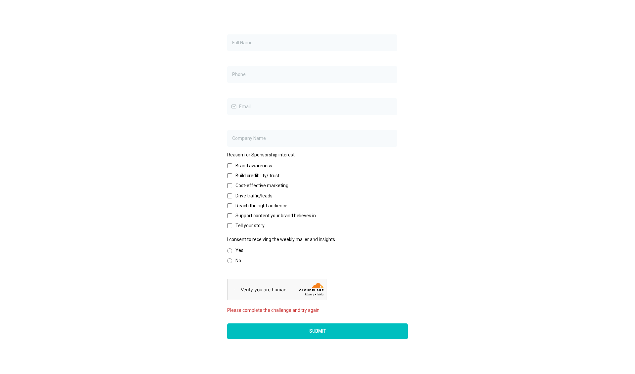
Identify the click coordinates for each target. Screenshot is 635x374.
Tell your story (250, 225)
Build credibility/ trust (257, 175)
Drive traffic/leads (254, 195)
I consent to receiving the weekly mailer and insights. (281, 239)
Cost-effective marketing (261, 185)
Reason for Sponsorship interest (261, 154)
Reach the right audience (261, 205)
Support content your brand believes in (275, 215)
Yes (239, 250)
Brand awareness (253, 165)
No (238, 260)
